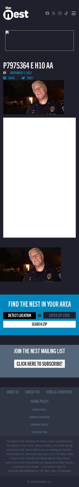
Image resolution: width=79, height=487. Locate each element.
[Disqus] (39, 177)
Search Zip (39, 323)
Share (11, 78)
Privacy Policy (40, 409)
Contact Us (32, 391)
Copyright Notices (39, 424)
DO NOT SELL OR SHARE (55, 471)
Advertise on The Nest (39, 417)
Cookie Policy (40, 401)
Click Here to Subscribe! (39, 363)
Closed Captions (39, 432)
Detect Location (19, 315)
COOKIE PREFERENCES (23, 471)
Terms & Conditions (59, 391)
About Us (12, 391)
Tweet (30, 78)
